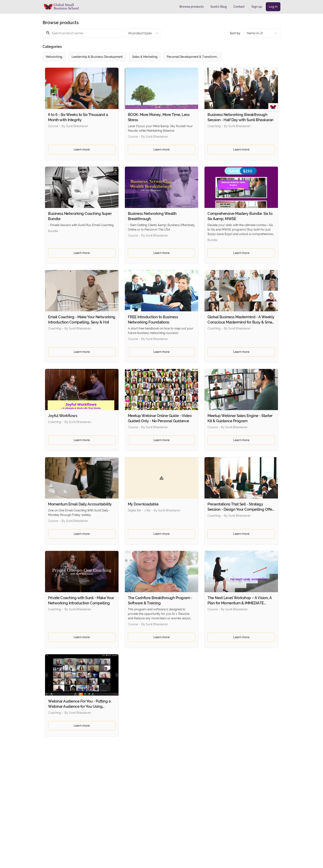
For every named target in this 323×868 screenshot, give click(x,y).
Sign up (256, 6)
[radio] (54, 57)
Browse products (191, 6)
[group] (146, 57)
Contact (239, 6)
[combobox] (143, 33)
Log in (273, 6)
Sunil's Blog (218, 6)
